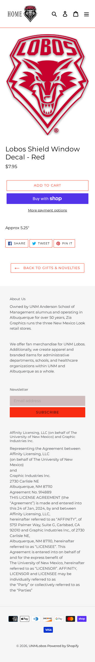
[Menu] (86, 13)
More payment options (47, 210)
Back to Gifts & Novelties (51, 268)
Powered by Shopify (63, 646)
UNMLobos (37, 646)
